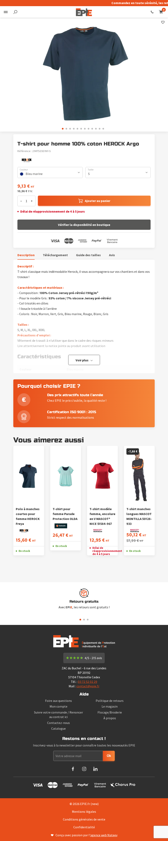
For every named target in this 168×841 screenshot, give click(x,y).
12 (103, 129)
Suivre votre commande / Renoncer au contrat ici (58, 714)
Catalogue (58, 728)
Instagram (84, 768)
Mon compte (58, 706)
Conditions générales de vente (84, 819)
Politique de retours (110, 701)
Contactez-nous (58, 723)
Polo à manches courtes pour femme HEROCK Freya (28, 516)
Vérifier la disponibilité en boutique (84, 225)
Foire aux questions (58, 701)
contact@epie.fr (87, 686)
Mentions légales (84, 811)
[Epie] (84, 12)
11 (99, 129)
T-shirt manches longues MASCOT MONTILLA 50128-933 (139, 516)
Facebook (72, 768)
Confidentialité (84, 827)
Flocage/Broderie (110, 712)
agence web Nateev (103, 835)
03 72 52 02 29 (152, 12)
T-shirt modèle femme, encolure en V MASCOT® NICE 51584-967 (102, 516)
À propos (109, 718)
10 (96, 129)
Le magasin (110, 706)
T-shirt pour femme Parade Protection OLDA (65, 514)
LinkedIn (95, 768)
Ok (109, 756)
